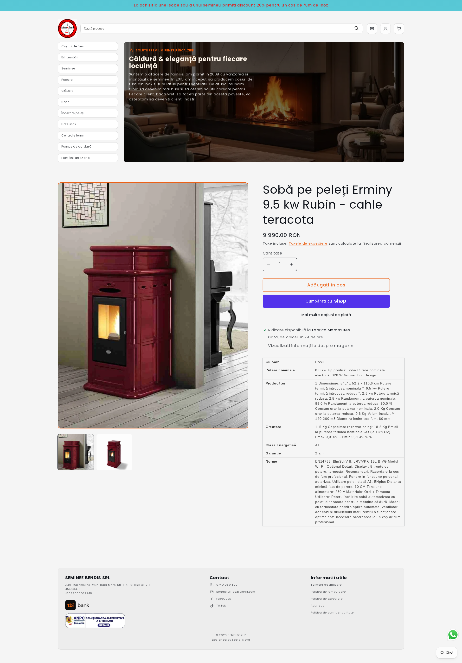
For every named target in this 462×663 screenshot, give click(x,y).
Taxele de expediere (308, 243)
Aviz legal (318, 605)
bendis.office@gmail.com (236, 592)
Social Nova (241, 640)
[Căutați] (356, 28)
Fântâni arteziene (75, 158)
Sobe (65, 102)
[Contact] (372, 28)
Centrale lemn (72, 135)
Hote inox (68, 124)
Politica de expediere (326, 599)
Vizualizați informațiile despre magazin (310, 345)
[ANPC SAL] (95, 620)
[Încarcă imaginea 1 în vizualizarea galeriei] (76, 452)
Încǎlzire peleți (72, 113)
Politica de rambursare (328, 592)
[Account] (385, 28)
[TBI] (77, 605)
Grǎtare (67, 91)
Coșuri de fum (72, 46)
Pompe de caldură (76, 146)
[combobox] (221, 28)
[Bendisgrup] (67, 28)
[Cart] (399, 28)
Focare (66, 80)
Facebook (223, 599)
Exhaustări (69, 57)
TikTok (221, 605)
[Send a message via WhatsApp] (453, 634)
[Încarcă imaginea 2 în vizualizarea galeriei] (114, 452)
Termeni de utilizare (326, 585)
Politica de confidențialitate (332, 612)
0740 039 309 (227, 585)
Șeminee (68, 68)
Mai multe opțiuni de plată (326, 314)
